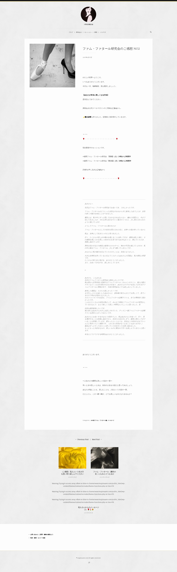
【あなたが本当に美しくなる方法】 (96, 95)
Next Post (96, 439)
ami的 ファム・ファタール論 (99, 420)
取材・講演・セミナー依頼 (37, 538)
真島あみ (79, 32)
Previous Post (83, 439)
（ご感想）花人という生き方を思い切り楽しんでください (72, 473)
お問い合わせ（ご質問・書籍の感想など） (42, 534)
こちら (114, 108)
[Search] (150, 32)
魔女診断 (88, 117)
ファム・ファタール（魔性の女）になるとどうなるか (104, 473)
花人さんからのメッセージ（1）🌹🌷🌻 (88, 508)
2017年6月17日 (87, 57)
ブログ (71, 32)
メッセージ (111, 420)
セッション (88, 32)
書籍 (95, 32)
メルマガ (103, 32)
